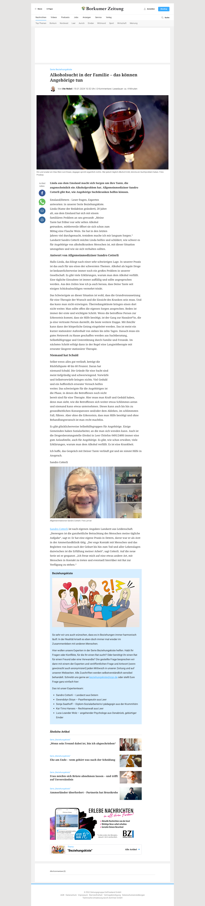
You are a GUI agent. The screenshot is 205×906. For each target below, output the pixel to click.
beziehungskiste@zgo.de (103, 677)
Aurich (82, 23)
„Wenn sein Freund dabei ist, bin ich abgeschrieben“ (83, 743)
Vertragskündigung (112, 895)
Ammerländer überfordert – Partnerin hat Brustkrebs (84, 792)
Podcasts (65, 17)
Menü (39, 9)
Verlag (109, 17)
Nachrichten (41, 17)
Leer (73, 23)
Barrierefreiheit (95, 895)
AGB (62, 895)
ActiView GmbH (115, 897)
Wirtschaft (121, 23)
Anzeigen (87, 17)
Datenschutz (71, 895)
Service (98, 17)
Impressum (83, 895)
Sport (111, 23)
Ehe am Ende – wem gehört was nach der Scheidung (82, 759)
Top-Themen (41, 23)
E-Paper (50, 9)
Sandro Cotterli (59, 529)
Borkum (53, 23)
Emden (91, 23)
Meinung (134, 23)
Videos (54, 17)
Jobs (76, 17)
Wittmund (101, 23)
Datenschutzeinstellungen (133, 895)
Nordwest (64, 23)
